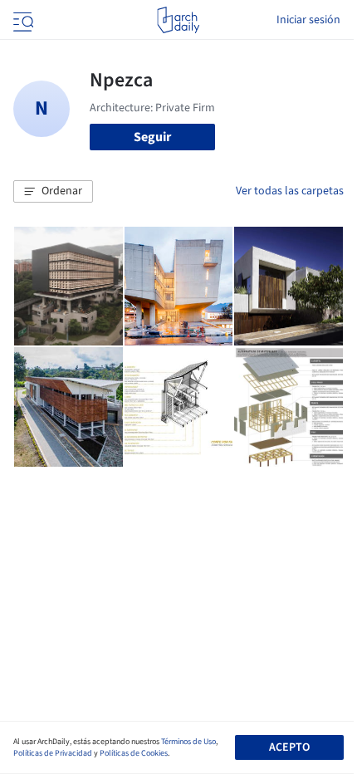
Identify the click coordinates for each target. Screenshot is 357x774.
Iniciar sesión (308, 20)
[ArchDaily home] (178, 20)
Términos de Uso (188, 741)
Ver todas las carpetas (290, 191)
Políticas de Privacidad (52, 753)
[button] (53, 191)
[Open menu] (21, 20)
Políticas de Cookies (134, 753)
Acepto (289, 747)
